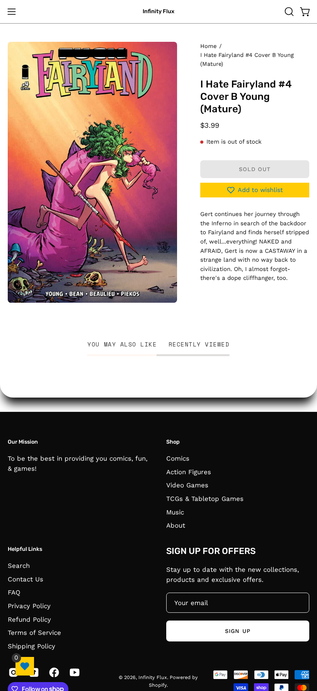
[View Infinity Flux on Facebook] (53, 672)
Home (208, 46)
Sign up (238, 631)
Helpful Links (25, 549)
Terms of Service (34, 632)
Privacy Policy (29, 605)
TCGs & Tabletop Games (205, 498)
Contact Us (25, 579)
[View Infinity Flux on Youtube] (74, 672)
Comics (177, 458)
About (175, 525)
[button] (288, 11)
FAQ (14, 592)
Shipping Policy (31, 646)
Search (19, 565)
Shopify (158, 685)
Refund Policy (29, 619)
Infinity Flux (158, 11)
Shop (173, 442)
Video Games (187, 485)
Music (175, 512)
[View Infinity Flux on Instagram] (13, 672)
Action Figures (188, 471)
